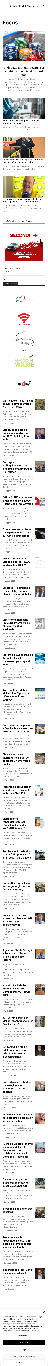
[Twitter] (11, 272)
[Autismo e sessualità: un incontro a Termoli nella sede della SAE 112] (40, 790)
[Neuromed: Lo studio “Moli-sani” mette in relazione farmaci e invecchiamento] (40, 1050)
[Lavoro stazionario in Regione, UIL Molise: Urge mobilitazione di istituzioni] (24, 147)
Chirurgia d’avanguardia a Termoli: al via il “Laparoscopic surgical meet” (18, 659)
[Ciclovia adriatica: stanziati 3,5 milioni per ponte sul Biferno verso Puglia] (40, 758)
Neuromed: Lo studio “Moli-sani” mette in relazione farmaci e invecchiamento (15, 1051)
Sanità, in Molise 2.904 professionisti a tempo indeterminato (21, 121)
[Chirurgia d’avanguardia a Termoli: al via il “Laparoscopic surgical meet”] (40, 658)
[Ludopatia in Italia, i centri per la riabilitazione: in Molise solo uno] (24, 46)
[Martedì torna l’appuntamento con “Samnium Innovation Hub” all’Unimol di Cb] (40, 822)
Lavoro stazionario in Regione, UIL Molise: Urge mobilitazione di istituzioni (23, 160)
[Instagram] (8, 272)
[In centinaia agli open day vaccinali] (40, 1212)
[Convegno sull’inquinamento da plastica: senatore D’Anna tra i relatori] (40, 466)
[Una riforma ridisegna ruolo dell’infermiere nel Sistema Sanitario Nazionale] (40, 623)
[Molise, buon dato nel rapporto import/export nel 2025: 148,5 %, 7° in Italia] (40, 433)
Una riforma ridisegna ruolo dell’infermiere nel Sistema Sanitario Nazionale (16, 624)
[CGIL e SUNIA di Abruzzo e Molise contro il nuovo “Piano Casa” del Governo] (40, 501)
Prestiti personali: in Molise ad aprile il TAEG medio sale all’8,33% (16, 562)
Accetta (24, 1342)
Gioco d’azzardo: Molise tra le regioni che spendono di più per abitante (17, 1087)
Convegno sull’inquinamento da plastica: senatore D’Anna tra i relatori (17, 467)
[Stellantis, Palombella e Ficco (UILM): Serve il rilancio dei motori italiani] (40, 591)
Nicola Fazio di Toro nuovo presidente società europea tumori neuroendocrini (17, 919)
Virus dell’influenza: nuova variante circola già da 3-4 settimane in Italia (18, 1118)
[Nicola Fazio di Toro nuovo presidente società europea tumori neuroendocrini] (40, 918)
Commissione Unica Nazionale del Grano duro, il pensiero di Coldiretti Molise (22, 200)
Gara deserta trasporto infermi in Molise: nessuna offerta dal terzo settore (18, 728)
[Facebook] (6, 272)
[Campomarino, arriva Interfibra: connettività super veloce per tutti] (40, 1183)
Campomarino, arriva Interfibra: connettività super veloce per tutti (16, 1182)
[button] (44, 1312)
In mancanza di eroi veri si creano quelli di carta (18, 1271)
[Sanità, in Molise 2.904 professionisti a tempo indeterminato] (24, 108)
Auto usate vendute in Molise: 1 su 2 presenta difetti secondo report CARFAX (16, 694)
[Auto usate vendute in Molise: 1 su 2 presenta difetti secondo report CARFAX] (40, 693)
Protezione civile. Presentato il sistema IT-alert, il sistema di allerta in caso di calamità (17, 1242)
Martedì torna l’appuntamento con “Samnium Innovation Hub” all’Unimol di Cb (15, 823)
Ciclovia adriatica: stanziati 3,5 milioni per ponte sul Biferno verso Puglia (16, 759)
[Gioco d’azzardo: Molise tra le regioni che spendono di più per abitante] (40, 1086)
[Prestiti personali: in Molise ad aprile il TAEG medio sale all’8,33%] (40, 562)
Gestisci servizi (23, 1335)
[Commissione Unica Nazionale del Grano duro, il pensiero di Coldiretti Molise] (24, 187)
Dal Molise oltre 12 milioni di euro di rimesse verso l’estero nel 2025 (18, 404)
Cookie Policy (21, 1362)
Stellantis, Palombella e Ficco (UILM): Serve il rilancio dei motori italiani (17, 591)
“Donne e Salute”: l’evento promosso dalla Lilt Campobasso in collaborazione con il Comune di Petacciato (18, 1150)
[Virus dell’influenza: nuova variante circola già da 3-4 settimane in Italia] (40, 1118)
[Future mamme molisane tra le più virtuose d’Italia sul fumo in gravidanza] (40, 533)
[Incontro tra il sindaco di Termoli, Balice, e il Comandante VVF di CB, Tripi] (40, 989)
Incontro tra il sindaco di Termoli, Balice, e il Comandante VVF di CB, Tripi (17, 990)
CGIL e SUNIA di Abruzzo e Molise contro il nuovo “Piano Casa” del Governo (18, 500)
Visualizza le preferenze (24, 1356)
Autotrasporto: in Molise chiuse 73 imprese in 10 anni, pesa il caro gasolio (17, 854)
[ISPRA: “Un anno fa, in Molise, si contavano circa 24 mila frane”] (40, 1021)
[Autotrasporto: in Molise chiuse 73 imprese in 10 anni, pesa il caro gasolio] (40, 855)
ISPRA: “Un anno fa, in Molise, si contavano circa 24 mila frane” (18, 1021)
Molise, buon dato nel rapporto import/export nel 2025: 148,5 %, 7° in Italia (16, 434)
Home (4, 279)
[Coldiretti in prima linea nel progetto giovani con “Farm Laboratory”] (40, 887)
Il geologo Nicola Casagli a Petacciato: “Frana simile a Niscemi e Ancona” (17, 955)
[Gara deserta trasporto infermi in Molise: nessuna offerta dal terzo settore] (40, 729)
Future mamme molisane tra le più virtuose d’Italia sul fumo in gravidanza (17, 532)
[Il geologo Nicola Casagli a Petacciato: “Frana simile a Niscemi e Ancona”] (40, 954)
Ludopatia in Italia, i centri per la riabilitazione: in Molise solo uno (24, 71)
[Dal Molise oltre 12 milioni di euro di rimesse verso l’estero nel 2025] (40, 404)
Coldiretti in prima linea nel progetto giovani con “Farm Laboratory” (17, 886)
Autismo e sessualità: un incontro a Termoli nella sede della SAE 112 (17, 790)
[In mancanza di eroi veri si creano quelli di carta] (40, 1273)
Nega (24, 1349)
